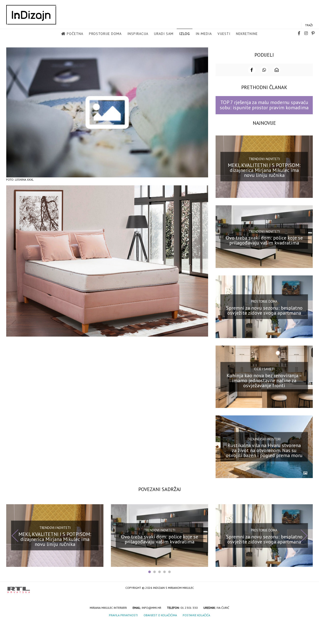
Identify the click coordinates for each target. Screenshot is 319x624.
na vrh (307, 588)
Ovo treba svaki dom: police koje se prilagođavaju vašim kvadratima (264, 240)
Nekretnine (247, 33)
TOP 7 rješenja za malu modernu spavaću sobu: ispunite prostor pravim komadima (264, 105)
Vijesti (224, 33)
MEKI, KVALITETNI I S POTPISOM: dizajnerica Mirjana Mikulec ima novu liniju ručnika (264, 170)
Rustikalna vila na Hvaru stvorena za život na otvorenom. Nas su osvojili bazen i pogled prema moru (264, 450)
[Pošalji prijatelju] (276, 70)
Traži (309, 25)
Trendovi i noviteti (264, 159)
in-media (204, 33)
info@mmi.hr (151, 608)
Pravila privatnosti (123, 615)
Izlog (184, 33)
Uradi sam (163, 33)
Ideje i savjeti (264, 369)
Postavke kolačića (196, 615)
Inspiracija (137, 33)
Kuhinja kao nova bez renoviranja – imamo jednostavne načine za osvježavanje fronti (264, 380)
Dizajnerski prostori (264, 439)
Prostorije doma (105, 33)
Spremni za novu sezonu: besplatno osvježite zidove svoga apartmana (264, 310)
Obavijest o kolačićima (160, 615)
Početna (75, 33)
